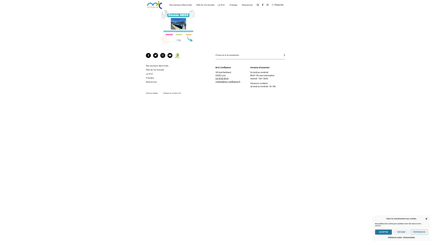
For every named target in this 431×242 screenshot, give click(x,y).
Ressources (247, 5)
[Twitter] (155, 55)
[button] (426, 219)
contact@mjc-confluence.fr (228, 82)
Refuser (401, 232)
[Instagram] (162, 55)
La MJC (221, 5)
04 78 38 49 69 (222, 78)
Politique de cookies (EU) (172, 93)
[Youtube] (169, 55)
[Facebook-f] (148, 55)
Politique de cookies (395, 237)
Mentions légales (409, 237)
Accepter (383, 232)
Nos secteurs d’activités (180, 5)
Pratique (233, 5)
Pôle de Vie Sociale (205, 5)
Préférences (419, 232)
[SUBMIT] (278, 55)
